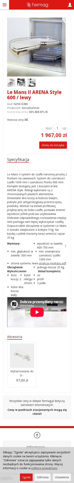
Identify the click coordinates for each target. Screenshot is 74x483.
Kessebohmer (30, 108)
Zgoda (26, 477)
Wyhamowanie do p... (22, 373)
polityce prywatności (44, 468)
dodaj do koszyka (53, 145)
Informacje (36, 447)
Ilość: (49, 128)
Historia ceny (15, 120)
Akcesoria (14, 336)
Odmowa (43, 477)
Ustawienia (62, 477)
